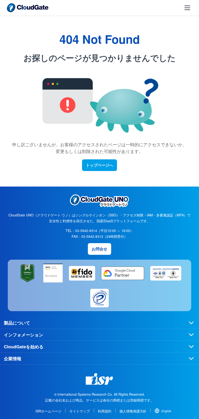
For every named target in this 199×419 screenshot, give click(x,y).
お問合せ (99, 249)
